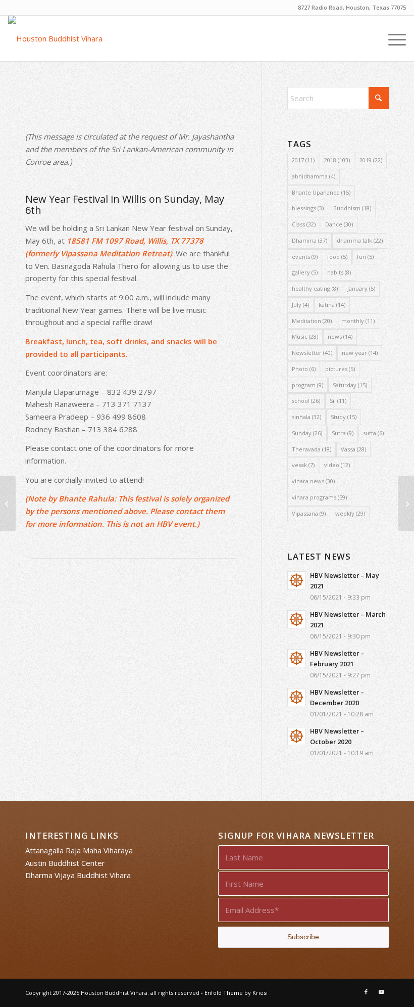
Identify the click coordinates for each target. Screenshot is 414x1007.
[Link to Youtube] (381, 991)
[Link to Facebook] (366, 991)
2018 (337, 160)
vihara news (313, 481)
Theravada (311, 449)
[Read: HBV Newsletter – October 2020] (296, 736)
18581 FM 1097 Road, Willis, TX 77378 (135, 241)
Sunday (307, 433)
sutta (373, 433)
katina (332, 304)
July (300, 304)
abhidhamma (313, 176)
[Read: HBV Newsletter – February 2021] (296, 658)
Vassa (353, 449)
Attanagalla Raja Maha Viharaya (79, 850)
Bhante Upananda (321, 192)
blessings (308, 208)
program (307, 385)
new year (360, 352)
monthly (358, 321)
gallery (305, 272)
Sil (338, 400)
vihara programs (319, 497)
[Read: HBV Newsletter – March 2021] (296, 619)
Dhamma (309, 240)
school (306, 400)
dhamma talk (360, 240)
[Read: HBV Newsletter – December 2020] (296, 697)
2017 (303, 160)
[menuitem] (392, 38)
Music (305, 336)
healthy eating (315, 288)
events (305, 256)
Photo (304, 369)
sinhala (306, 417)
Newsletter (312, 352)
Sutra (342, 433)
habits (339, 272)
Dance (339, 224)
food (337, 256)
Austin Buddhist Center (65, 863)
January (361, 288)
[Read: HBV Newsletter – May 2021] (296, 580)
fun (365, 256)
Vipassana (309, 513)
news (340, 336)
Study (343, 417)
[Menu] (392, 38)
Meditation (312, 321)
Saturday (350, 385)
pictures (340, 369)
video (337, 465)
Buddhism (352, 208)
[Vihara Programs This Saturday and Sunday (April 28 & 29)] (8, 503)
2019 (370, 160)
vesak (303, 465)
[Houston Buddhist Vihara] (55, 38)
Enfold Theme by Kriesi (236, 992)
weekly (350, 513)
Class (304, 224)
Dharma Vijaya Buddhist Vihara (78, 875)
